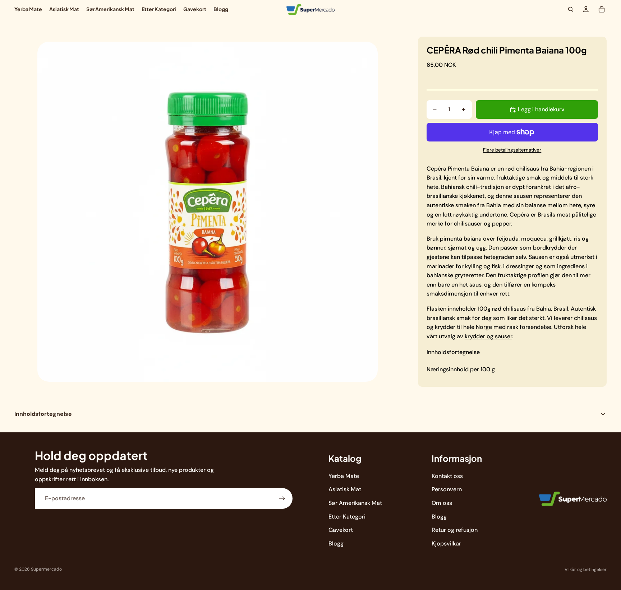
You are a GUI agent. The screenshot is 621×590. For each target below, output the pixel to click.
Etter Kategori (346, 516)
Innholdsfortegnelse (453, 352)
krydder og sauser (488, 336)
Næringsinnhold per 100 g (461, 369)
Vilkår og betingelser (586, 569)
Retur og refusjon (455, 530)
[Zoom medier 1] (207, 212)
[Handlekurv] (602, 9)
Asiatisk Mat (344, 489)
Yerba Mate (343, 476)
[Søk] (571, 9)
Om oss (442, 503)
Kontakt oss (447, 476)
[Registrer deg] (282, 498)
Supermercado (46, 569)
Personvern (447, 489)
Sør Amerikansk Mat (355, 503)
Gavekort (340, 530)
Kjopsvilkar (446, 543)
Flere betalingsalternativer (512, 150)
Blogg (336, 543)
